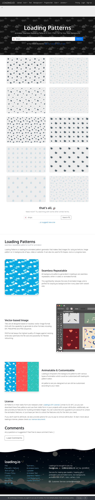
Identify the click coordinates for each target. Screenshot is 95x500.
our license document (37, 419)
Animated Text (32, 473)
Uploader (30, 471)
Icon (24, 3)
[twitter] (8, 483)
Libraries (63, 3)
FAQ (6, 466)
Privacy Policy (10, 473)
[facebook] (5, 483)
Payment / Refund (12, 468)
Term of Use (9, 471)
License (8, 476)
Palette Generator (33, 481)
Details (79, 498)
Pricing (77, 3)
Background (37, 3)
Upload (19, 3)
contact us (9, 478)
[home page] (9, 3)
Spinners (30, 466)
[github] (12, 483)
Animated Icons (33, 468)
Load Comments (14, 438)
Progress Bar (48, 3)
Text (30, 3)
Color (56, 3)
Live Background (33, 478)
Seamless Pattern (33, 476)
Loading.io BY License (51, 405)
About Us (8, 481)
